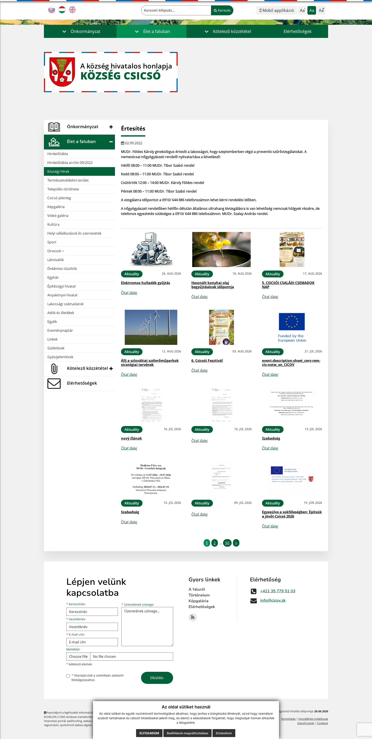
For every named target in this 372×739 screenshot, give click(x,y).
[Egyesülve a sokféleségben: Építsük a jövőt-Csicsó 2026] (292, 478)
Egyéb (52, 321)
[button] (80, 31)
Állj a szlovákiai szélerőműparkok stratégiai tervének (150, 362)
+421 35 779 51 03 (277, 591)
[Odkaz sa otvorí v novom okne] (193, 617)
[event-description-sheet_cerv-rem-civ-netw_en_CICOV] (292, 327)
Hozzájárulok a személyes (97, 677)
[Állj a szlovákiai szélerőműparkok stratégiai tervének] (151, 327)
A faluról (197, 589)
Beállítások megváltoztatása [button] (187, 733)
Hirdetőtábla (57, 153)
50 (227, 542)
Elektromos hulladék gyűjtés (145, 282)
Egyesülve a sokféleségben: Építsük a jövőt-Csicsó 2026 (292, 514)
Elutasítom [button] (224, 733)
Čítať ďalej (129, 292)
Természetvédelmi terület (68, 180)
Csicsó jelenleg (59, 198)
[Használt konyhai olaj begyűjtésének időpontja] (221, 249)
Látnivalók (55, 259)
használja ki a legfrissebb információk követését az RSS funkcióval (88, 712)
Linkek (52, 339)
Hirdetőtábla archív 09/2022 (70, 162)
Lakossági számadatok (65, 304)
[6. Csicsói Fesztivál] (221, 327)
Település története (63, 189)
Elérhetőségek (298, 31)
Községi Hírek (58, 171)
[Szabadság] (292, 405)
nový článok (131, 438)
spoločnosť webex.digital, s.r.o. (79, 725)
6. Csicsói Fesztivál (207, 360)
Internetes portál (55, 721)
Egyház (53, 277)
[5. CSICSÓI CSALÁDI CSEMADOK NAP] (292, 249)
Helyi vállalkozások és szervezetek (74, 233)
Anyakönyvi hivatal (62, 295)
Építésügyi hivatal (61, 286)
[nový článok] (151, 405)
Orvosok (54, 251)
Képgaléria (56, 206)
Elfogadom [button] (149, 733)
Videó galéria (57, 215)
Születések (55, 348)
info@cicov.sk (273, 600)
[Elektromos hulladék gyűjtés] (151, 249)
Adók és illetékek (60, 312)
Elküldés (157, 677)
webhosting (74, 721)
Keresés (224, 10)
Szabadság (271, 438)
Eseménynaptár (60, 330)
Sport (51, 242)
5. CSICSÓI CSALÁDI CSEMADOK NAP (288, 284)
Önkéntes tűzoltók (62, 268)
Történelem (199, 595)
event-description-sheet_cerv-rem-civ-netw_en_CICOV (291, 362)
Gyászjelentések (60, 357)
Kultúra (53, 224)
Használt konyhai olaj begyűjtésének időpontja (212, 284)
